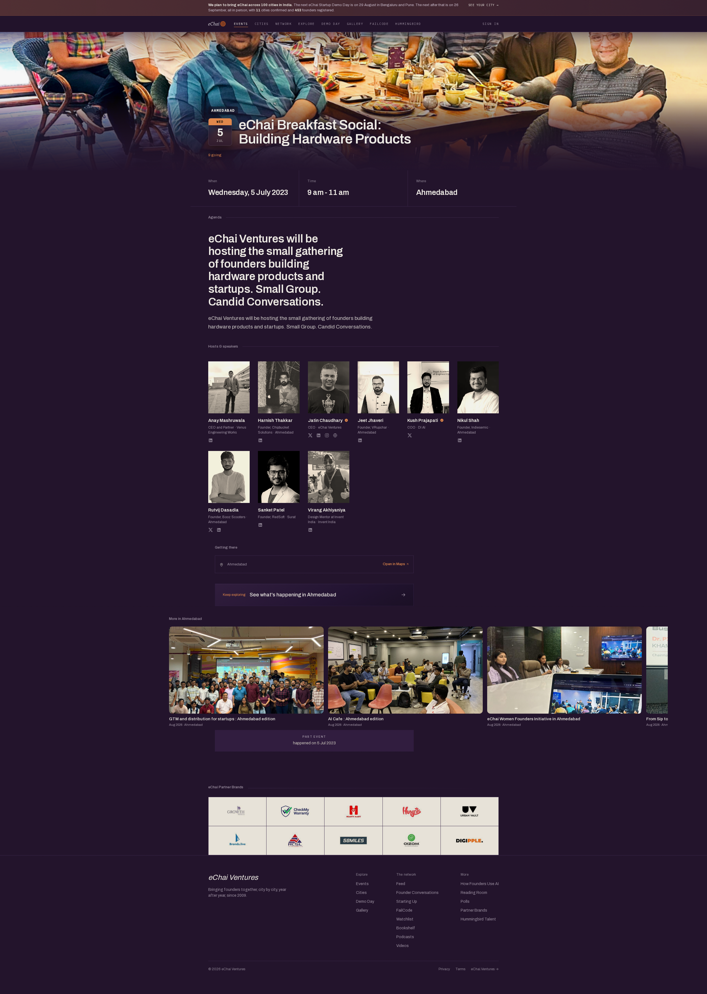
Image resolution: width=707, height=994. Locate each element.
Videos (402, 946)
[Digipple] (469, 840)
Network (283, 24)
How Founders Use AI (480, 884)
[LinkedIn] (210, 440)
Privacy (444, 969)
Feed (400, 884)
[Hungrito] (411, 811)
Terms (460, 969)
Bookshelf (405, 928)
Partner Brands (474, 910)
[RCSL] (295, 840)
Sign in (490, 24)
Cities (262, 24)
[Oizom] (411, 840)
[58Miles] (353, 840)
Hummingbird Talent (478, 919)
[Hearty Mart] (353, 811)
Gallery (355, 24)
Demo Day (330, 24)
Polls (465, 901)
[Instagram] (327, 435)
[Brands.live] (237, 840)
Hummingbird (408, 24)
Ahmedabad (223, 110)
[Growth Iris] (237, 811)
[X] (310, 435)
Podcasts (405, 937)
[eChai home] (217, 24)
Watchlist (404, 919)
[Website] (335, 435)
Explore (306, 24)
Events (241, 24)
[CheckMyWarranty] (295, 811)
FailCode (379, 24)
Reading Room (474, 893)
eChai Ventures (233, 877)
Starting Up (406, 901)
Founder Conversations (417, 893)
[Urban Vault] (469, 811)
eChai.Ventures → (485, 969)
